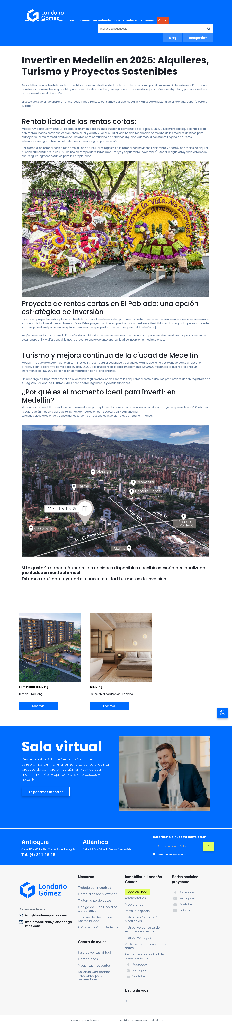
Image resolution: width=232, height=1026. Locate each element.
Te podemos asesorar (46, 792)
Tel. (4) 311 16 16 (38, 854)
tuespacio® (198, 38)
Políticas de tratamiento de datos (145, 946)
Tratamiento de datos (95, 900)
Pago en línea (137, 892)
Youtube (138, 976)
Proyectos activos (50, 20)
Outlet (163, 20)
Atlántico (95, 841)
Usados (128, 20)
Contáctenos (88, 959)
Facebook (139, 964)
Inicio (29, 20)
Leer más (38, 706)
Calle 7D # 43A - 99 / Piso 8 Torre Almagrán (48, 849)
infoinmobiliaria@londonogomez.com (48, 924)
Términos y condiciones (84, 1020)
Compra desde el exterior (97, 894)
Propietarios (134, 904)
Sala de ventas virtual (94, 952)
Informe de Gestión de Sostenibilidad (95, 919)
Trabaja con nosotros (94, 887)
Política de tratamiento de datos (142, 1020)
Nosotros (147, 20)
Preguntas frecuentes (94, 965)
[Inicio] (45, 15)
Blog (172, 38)
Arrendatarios (135, 898)
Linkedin (185, 910)
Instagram (140, 970)
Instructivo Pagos (138, 938)
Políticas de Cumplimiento (98, 927)
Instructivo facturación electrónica (142, 919)
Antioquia (35, 841)
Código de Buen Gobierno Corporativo (97, 909)
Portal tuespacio (137, 911)
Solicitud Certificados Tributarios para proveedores (94, 975)
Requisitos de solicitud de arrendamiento (144, 956)
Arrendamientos (105, 20)
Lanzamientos (79, 20)
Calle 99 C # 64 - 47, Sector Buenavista (107, 849)
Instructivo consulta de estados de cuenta (142, 929)
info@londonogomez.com (46, 915)
